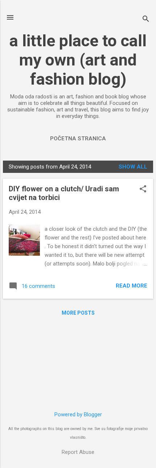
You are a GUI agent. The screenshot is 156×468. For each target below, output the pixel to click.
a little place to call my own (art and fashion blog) (78, 60)
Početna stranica (78, 138)
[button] (143, 189)
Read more (131, 285)
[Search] (145, 20)
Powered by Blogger (78, 414)
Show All (133, 166)
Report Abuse (78, 452)
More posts (78, 313)
